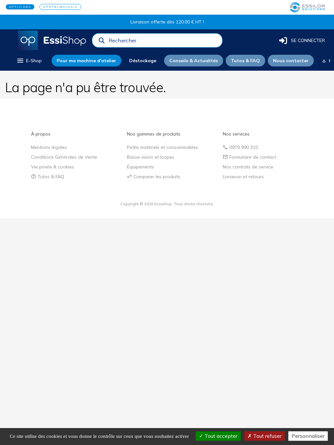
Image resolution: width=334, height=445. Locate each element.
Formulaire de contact (249, 157)
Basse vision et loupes (150, 157)
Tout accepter (220, 436)
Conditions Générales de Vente (64, 157)
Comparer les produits (153, 176)
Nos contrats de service (248, 167)
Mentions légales (49, 147)
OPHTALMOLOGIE (60, 6)
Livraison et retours (243, 176)
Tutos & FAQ (47, 176)
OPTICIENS (20, 6)
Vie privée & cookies (52, 167)
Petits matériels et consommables (162, 147)
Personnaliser (308, 436)
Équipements (140, 167)
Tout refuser (266, 436)
